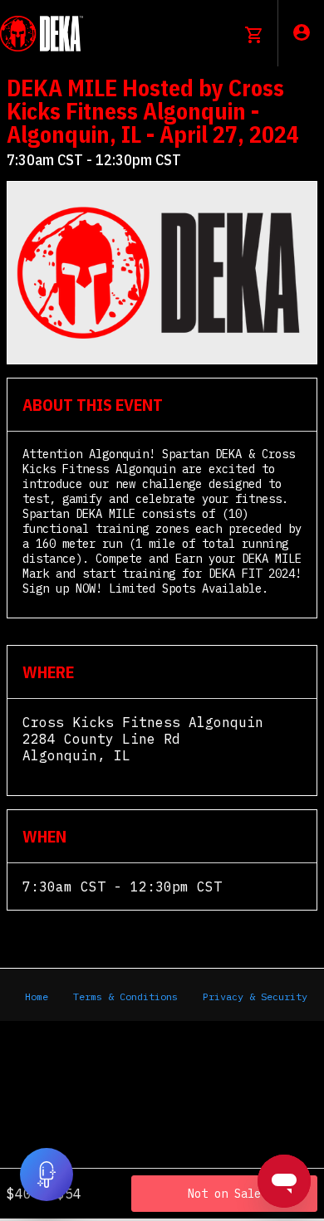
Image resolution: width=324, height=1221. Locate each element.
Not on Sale (224, 1193)
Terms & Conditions (125, 996)
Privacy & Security (255, 996)
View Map (55, 772)
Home (36, 996)
